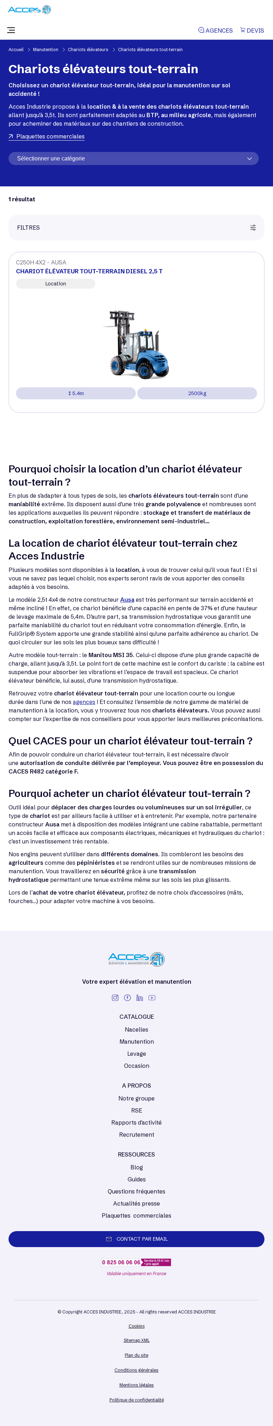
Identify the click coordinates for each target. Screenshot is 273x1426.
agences (84, 701)
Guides (137, 1179)
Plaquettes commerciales (136, 1215)
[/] (29, 12)
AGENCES (218, 30)
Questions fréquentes (136, 1191)
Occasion (136, 1065)
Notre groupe (136, 1098)
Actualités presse (136, 1203)
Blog (136, 1167)
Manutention (136, 1041)
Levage (136, 1053)
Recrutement (136, 1134)
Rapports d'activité (136, 1122)
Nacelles (136, 1029)
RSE (136, 1110)
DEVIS (254, 30)
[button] (11, 30)
